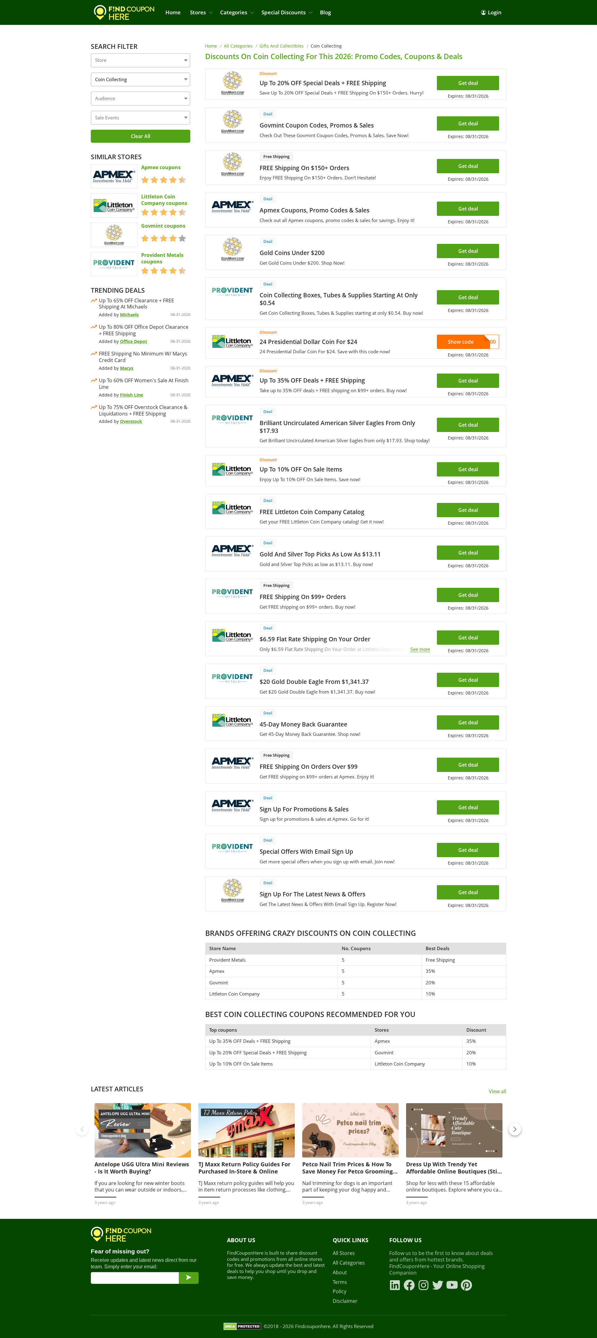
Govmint (218, 982)
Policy (339, 1291)
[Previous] (82, 1129)
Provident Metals (227, 960)
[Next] (515, 1129)
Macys (126, 368)
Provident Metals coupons (162, 258)
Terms (340, 1282)
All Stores (344, 1253)
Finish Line (131, 395)
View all (497, 1091)
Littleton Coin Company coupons (164, 200)
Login (495, 12)
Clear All (140, 136)
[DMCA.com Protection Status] (242, 1326)
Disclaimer (345, 1301)
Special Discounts (283, 12)
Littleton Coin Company (234, 994)
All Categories (238, 46)
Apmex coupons (161, 167)
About (340, 1272)
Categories (233, 12)
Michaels (129, 315)
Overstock (131, 421)
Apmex (216, 971)
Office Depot (133, 341)
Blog (325, 12)
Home (173, 12)
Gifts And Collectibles (281, 46)
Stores (198, 12)
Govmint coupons (163, 226)
